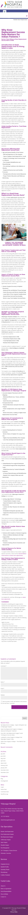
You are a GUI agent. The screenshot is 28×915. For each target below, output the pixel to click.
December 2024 (5, 770)
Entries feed (3, 789)
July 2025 (3, 753)
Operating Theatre (5, 869)
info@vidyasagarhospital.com (8, 820)
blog (2, 778)
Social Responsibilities (6, 891)
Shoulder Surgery (5, 845)
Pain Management (5, 847)
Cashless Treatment (5, 875)
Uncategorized (4, 781)
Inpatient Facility (5, 866)
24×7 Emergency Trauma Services (9, 850)
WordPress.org (4, 794)
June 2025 (3, 756)
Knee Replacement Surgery (7, 834)
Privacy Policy (14, 912)
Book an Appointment (6, 888)
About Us (3, 886)
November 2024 (5, 772)
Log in (2, 787)
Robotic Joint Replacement (7, 831)
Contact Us (3, 896)
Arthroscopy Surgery (6, 839)
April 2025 (3, 761)
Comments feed (5, 791)
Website (3, 695)
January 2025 (4, 767)
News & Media (4, 894)
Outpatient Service (5, 864)
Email (2, 688)
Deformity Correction (6, 853)
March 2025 (3, 763)
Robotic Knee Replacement (20, 19)
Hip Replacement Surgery (7, 837)
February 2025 (4, 765)
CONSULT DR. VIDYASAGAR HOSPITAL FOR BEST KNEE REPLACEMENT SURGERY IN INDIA (14, 243)
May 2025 (3, 758)
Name (3, 682)
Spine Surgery (4, 842)
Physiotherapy (4, 872)
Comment (3, 666)
